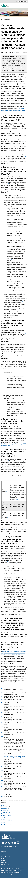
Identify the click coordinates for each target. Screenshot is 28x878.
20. (2, 766)
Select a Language (22, 1)
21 (17, 499)
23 (7, 517)
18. (2, 761)
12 (25, 296)
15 (12, 316)
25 (14, 532)
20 (6, 491)
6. (1, 706)
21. (2, 770)
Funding (3, 860)
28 (20, 614)
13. (2, 729)
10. (2, 719)
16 (25, 333)
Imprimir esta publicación (21, 52)
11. (2, 722)
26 (7, 561)
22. (2, 773)
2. (1, 692)
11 (23, 290)
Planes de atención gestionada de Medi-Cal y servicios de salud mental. (13, 110)
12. (2, 726)
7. (1, 709)
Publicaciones (5, 19)
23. (2, 776)
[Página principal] (5, 6)
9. (1, 716)
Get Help (3, 853)
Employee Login (4, 864)
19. (2, 763)
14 (16, 309)
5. (1, 702)
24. (2, 780)
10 (21, 281)
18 (8, 367)
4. (1, 699)
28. (2, 796)
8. (1, 712)
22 (6, 508)
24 (5, 529)
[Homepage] (8, 837)
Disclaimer (3, 858)
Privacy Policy (4, 862)
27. (2, 792)
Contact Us (3, 851)
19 (8, 460)
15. (2, 736)
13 (22, 301)
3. (1, 696)
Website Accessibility (6, 856)
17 (21, 352)
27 (16, 563)
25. (2, 783)
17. (2, 759)
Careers (3, 855)
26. (2, 786)
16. (2, 739)
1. (1, 688)
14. (2, 732)
